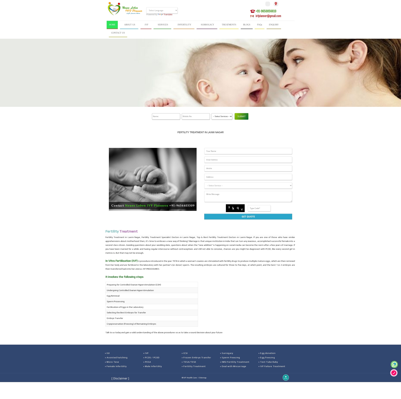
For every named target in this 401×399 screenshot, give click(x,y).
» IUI (107, 353)
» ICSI (185, 353)
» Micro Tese (112, 362)
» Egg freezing (266, 357)
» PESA (147, 362)
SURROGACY (207, 24)
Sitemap (202, 378)
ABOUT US (129, 24)
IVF (146, 24)
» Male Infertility (152, 366)
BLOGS (246, 24)
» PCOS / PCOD (151, 357)
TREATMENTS (229, 24)
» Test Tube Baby (268, 362)
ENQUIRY (274, 24)
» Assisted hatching (116, 357)
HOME (112, 24)
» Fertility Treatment (194, 366)
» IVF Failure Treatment (271, 366)
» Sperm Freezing (230, 357)
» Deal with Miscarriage (233, 366)
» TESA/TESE (189, 362)
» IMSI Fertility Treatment (234, 362)
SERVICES (163, 24)
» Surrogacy (226, 353)
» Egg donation (267, 353)
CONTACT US (118, 33)
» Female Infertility (116, 366)
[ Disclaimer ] (120, 378)
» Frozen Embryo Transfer (196, 357)
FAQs (259, 24)
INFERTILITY (184, 24)
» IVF (146, 353)
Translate (168, 14)
